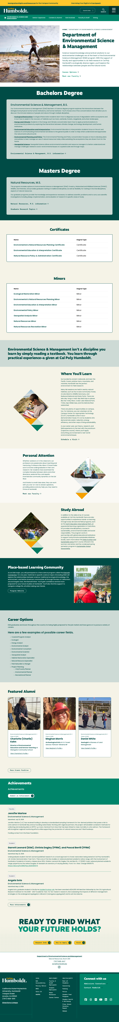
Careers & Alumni (55, 18)
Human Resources (52, 993)
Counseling (66, 986)
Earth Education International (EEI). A (79, 524)
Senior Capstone (39, 18)
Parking (65, 988)
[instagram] (59, 967)
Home (64, 29)
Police (64, 991)
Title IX (39, 991)
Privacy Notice (41, 986)
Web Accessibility (40, 982)
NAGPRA (38, 994)
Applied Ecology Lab (47, 889)
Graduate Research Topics (23, 209)
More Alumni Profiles (19, 770)
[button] (87, 10)
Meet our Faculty (70, 76)
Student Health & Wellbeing (67, 1000)
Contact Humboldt (92, 988)
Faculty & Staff (84, 18)
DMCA (37, 988)
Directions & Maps (10, 1003)
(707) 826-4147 (59, 961)
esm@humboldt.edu (59, 964)
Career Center (54, 997)
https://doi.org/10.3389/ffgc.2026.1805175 (23, 866)
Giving (95, 18)
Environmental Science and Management (17, 17)
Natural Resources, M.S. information (28, 204)
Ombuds (64, 1011)
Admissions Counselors (95, 984)
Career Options (69, 72)
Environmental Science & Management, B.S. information (37, 153)
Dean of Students (65, 982)
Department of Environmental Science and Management (59, 956)
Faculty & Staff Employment (53, 983)
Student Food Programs (66, 995)
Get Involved (70, 18)
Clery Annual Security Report (66, 1006)
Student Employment (53, 988)
